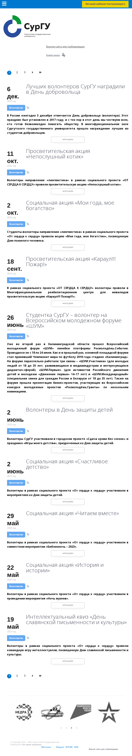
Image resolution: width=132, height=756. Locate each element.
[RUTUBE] (69, 749)
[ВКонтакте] (46, 749)
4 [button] (76, 728)
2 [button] (66, 728)
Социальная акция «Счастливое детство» (67, 463)
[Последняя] (40, 72)
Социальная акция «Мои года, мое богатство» (70, 205)
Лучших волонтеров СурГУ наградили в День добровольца (75, 88)
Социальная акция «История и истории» (65, 567)
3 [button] (71, 728)
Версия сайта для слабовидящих (65, 47)
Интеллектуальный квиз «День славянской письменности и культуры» (76, 619)
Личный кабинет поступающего (105, 4)
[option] (27, 712)
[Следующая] (32, 72)
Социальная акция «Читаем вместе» (72, 513)
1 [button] (61, 728)
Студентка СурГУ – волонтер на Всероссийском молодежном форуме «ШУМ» (74, 320)
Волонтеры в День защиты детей (69, 409)
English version (53, 55)
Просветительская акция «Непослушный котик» (58, 153)
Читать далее (67, 140)
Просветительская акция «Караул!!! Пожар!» (71, 261)
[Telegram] (60, 749)
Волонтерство (16, 108)
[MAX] (75, 749)
